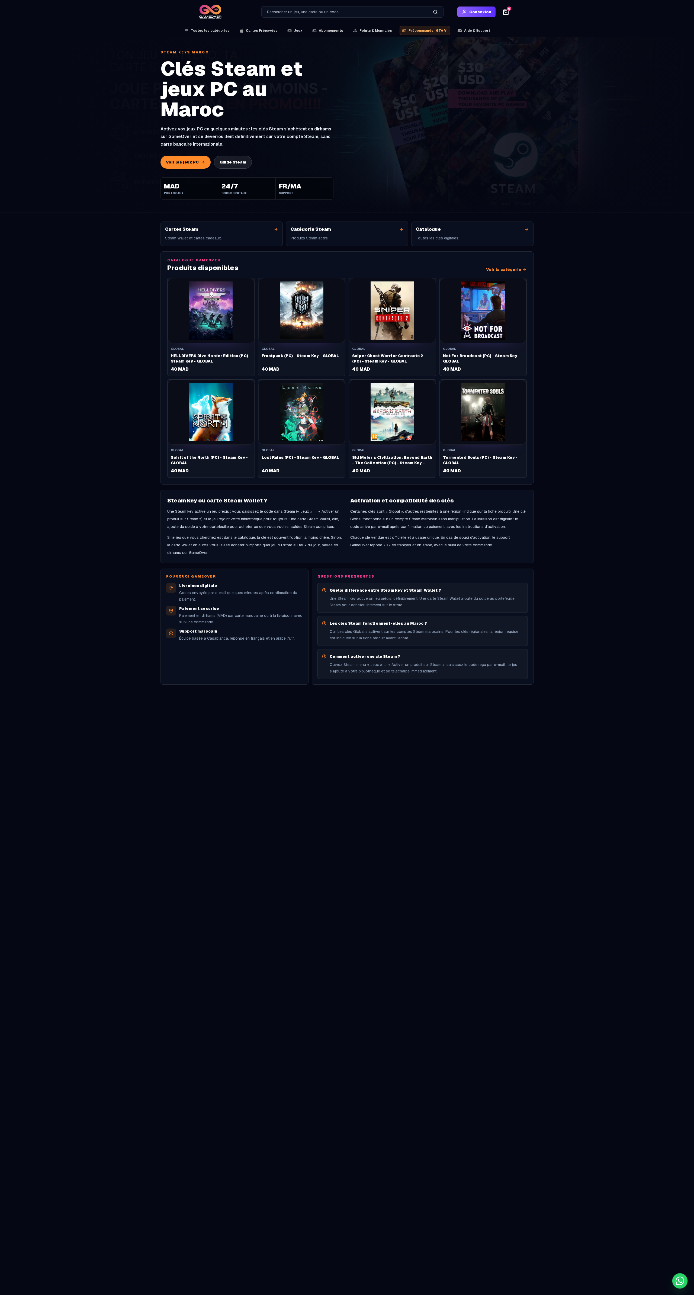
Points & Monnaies (375, 30)
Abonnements (331, 30)
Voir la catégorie (503, 269)
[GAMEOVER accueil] (210, 12)
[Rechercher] (435, 12)
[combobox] (345, 12)
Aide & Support (477, 30)
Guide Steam (233, 162)
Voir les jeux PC (182, 162)
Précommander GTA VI (428, 30)
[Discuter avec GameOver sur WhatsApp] (679, 1280)
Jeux (298, 30)
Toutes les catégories (210, 30)
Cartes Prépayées (262, 30)
